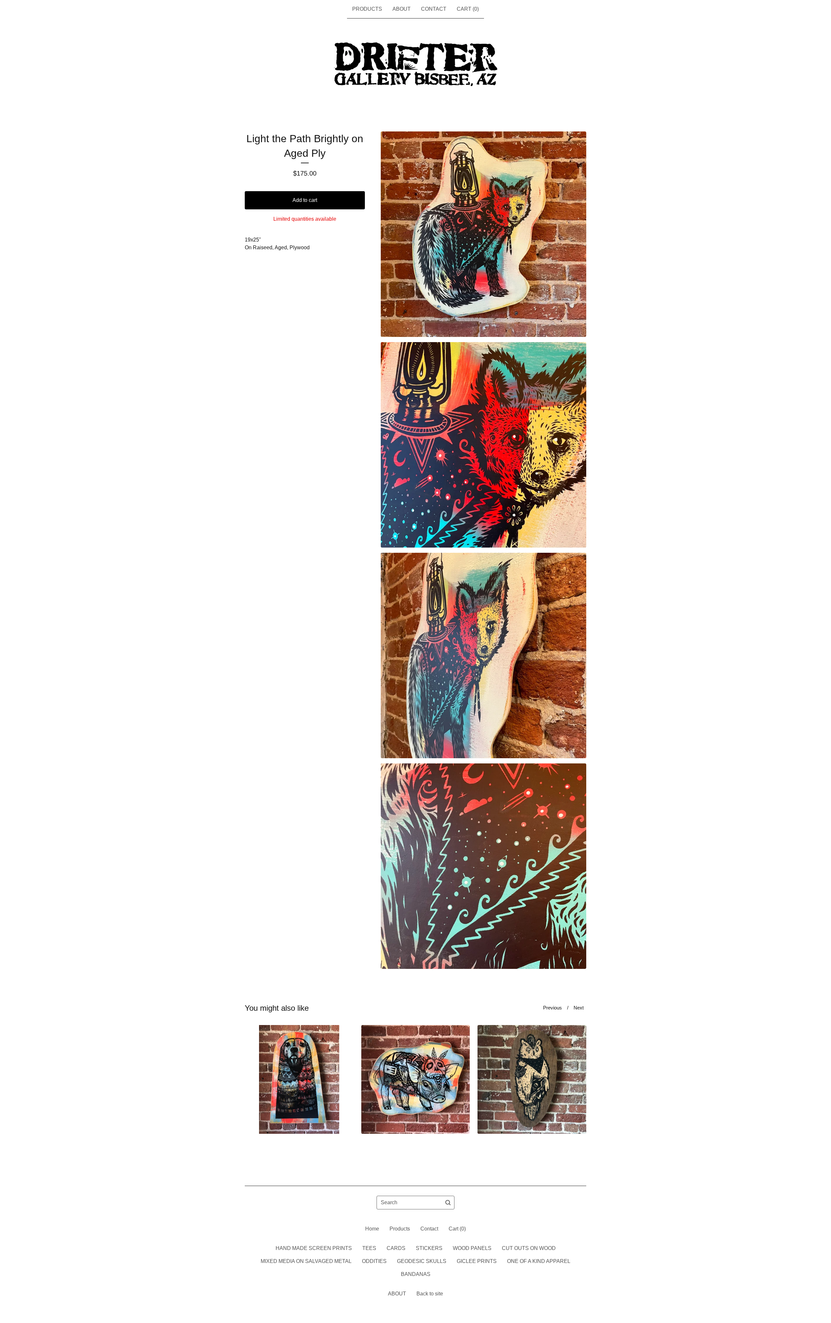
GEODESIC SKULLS (421, 1261)
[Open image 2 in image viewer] (483, 445)
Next (579, 1007)
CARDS (396, 1248)
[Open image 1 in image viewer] (483, 234)
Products (367, 9)
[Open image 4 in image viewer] (483, 866)
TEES (369, 1248)
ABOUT (401, 9)
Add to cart (304, 200)
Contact (433, 9)
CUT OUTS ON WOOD (529, 1248)
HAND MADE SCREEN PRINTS (314, 1248)
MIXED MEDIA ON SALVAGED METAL (306, 1261)
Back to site (429, 1293)
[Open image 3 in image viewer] (483, 655)
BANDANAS (415, 1274)
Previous (552, 1007)
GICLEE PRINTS (477, 1261)
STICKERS (429, 1248)
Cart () (468, 9)
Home (372, 1228)
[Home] (415, 65)
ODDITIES (374, 1261)
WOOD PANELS (472, 1248)
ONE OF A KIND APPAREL (538, 1261)
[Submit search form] (448, 1202)
